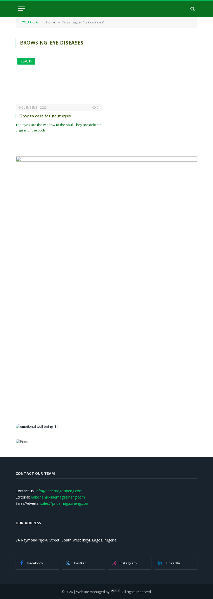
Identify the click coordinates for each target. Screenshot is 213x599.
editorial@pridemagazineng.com (58, 497)
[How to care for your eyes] (59, 81)
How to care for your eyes (45, 115)
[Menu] (21, 9)
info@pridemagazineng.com (59, 490)
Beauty (26, 61)
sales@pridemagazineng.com (64, 503)
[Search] (192, 9)
